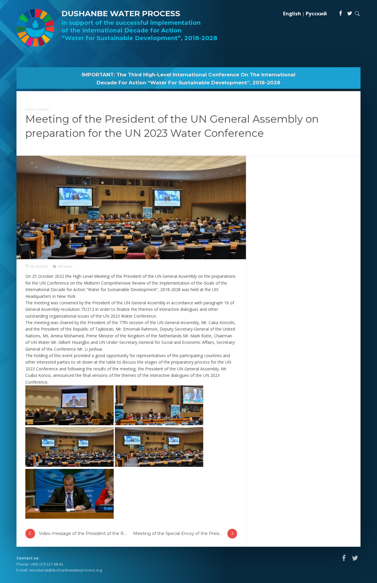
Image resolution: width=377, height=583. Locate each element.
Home (30, 109)
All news (65, 266)
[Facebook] (340, 13)
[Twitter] (349, 13)
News (43, 109)
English (292, 13)
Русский (316, 13)
